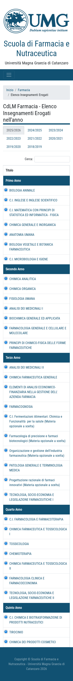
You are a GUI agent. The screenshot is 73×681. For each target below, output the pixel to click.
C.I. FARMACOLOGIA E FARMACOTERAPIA (36, 519)
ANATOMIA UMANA (21, 235)
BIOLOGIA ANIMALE (22, 190)
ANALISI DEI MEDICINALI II (26, 367)
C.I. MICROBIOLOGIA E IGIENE (28, 259)
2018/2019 (35, 147)
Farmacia (24, 90)
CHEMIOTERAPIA (20, 554)
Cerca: (29, 159)
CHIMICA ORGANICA (22, 289)
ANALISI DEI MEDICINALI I (26, 308)
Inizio (9, 90)
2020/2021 (56, 138)
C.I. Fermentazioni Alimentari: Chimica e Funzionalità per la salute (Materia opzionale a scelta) (35, 421)
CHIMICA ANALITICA (22, 279)
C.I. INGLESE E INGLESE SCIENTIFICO (33, 200)
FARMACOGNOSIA (21, 407)
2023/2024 (56, 130)
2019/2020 (13, 147)
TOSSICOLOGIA (19, 544)
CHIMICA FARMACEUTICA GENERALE (33, 377)
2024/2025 (35, 130)
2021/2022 (35, 138)
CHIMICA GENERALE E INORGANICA (32, 225)
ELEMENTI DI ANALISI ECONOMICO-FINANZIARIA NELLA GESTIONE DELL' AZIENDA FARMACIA (33, 392)
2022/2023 (13, 138)
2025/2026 (13, 130)
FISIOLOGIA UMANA (22, 299)
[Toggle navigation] (9, 75)
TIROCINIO (16, 632)
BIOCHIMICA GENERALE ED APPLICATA (34, 318)
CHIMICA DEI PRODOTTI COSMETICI (32, 642)
